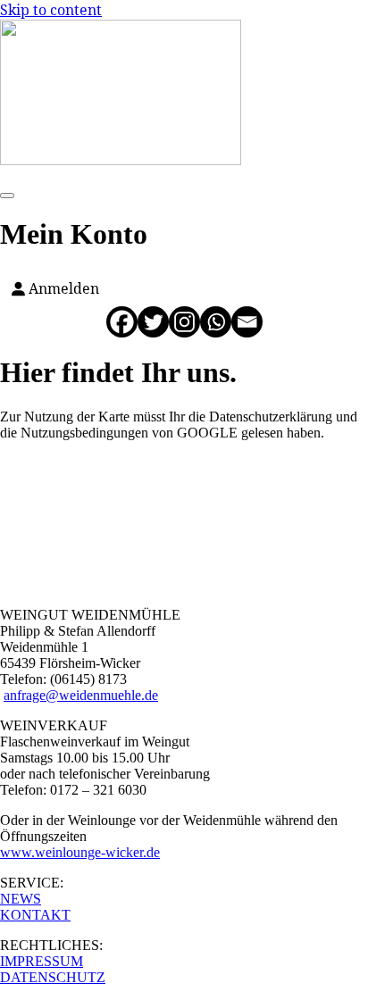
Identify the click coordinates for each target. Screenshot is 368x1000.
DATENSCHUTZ (52, 977)
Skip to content (51, 10)
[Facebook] (122, 322)
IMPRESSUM (41, 961)
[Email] (247, 322)
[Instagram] (184, 322)
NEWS (20, 898)
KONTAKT (35, 914)
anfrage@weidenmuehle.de (81, 695)
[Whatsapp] (215, 322)
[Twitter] (153, 322)
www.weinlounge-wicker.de (80, 852)
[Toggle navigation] (7, 195)
